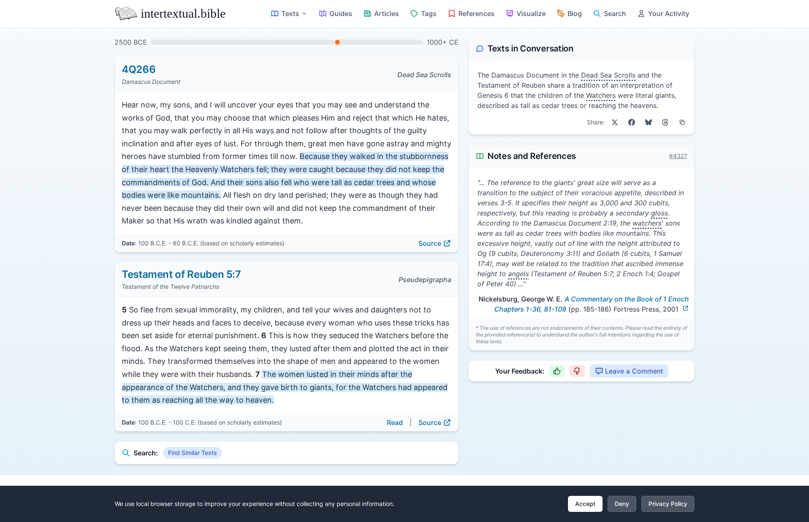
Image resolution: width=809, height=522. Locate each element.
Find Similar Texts (192, 452)
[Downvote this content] (577, 371)
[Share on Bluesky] (648, 122)
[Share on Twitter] (614, 122)
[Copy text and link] (682, 122)
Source (429, 243)
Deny (622, 503)
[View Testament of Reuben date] (337, 42)
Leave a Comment (634, 371)
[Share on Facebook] (631, 122)
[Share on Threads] (665, 122)
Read (395, 422)
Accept (585, 503)
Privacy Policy (667, 503)
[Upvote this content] (557, 371)
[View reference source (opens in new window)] (685, 308)
